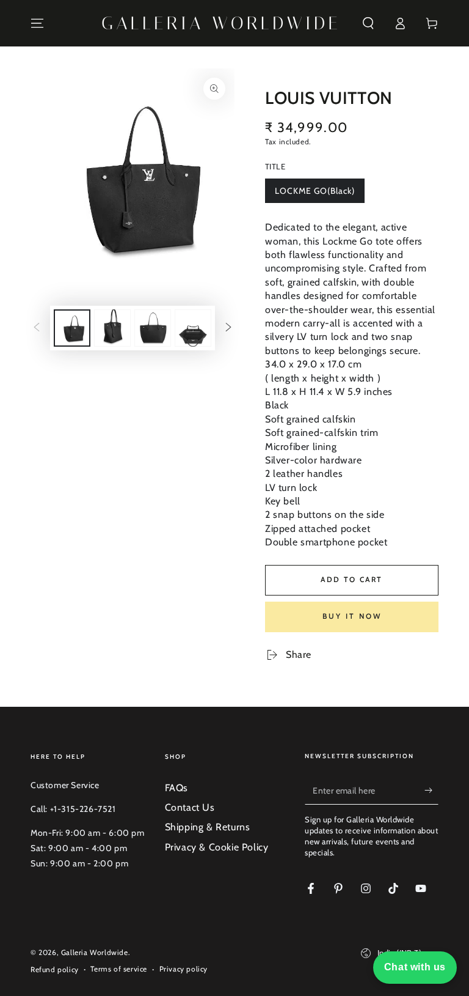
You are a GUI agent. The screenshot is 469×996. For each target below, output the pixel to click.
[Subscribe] (431, 790)
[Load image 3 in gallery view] (152, 328)
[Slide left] (36, 328)
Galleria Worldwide (94, 952)
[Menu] (37, 23)
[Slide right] (228, 328)
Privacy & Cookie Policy (217, 847)
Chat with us (415, 967)
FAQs (176, 788)
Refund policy (55, 969)
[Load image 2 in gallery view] (112, 328)
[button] (368, 23)
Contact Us (190, 807)
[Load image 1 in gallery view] (72, 328)
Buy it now (352, 616)
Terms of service (118, 968)
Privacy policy (183, 968)
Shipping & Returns (207, 827)
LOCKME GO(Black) (314, 194)
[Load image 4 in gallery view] (193, 328)
